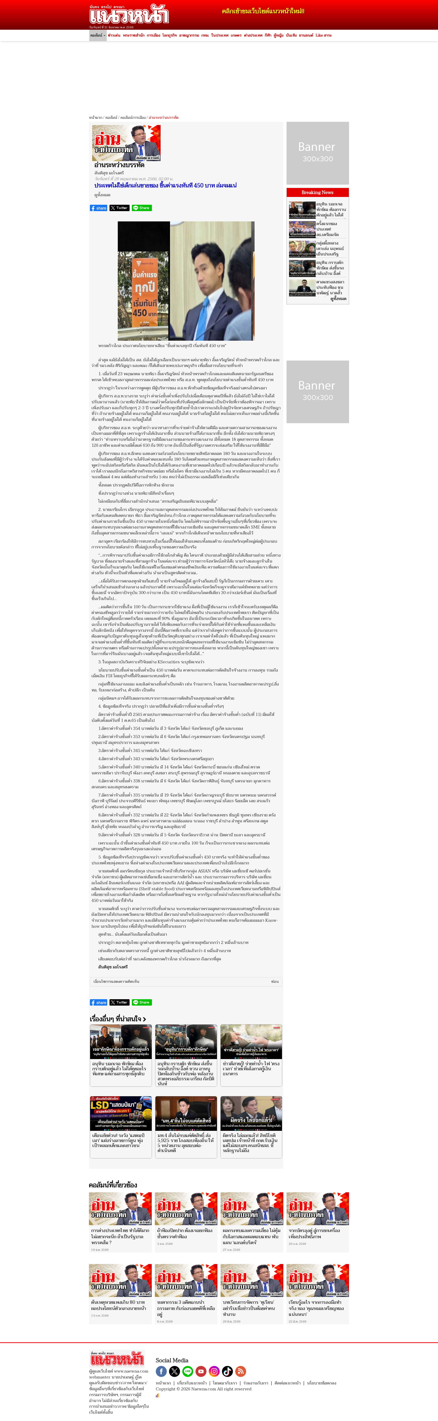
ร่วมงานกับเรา (255, 1383)
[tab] (186, 981)
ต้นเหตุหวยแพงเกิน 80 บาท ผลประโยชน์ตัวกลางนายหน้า (118, 1305)
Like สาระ (324, 35)
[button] (186, 982)
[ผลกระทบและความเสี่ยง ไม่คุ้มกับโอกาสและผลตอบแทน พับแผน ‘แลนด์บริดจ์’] (252, 1208)
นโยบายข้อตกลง (321, 1383)
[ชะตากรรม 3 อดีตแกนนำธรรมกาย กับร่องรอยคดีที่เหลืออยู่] (186, 1280)
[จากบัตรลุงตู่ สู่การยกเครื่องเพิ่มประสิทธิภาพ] (318, 1208)
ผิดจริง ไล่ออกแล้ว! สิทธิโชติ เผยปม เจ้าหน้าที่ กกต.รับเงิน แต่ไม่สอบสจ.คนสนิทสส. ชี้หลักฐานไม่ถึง (250, 1143)
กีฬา (268, 35)
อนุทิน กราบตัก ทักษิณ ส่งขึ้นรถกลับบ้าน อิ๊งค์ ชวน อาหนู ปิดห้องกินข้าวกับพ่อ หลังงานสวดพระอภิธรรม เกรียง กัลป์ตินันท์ (186, 1074)
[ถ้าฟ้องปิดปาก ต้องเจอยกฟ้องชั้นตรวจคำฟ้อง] (186, 1208)
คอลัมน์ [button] (96, 35)
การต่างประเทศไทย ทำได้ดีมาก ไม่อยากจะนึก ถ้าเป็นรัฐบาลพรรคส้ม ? (120, 1237)
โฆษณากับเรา (225, 1383)
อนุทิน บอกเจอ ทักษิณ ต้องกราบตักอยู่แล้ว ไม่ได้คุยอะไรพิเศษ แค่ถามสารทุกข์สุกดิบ (119, 1069)
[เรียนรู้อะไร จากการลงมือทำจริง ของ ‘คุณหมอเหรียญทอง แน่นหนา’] (318, 1280)
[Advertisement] (219, 77)
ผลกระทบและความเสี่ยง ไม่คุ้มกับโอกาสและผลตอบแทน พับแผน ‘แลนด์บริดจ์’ (251, 1237)
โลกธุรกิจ (170, 35)
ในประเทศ (219, 35)
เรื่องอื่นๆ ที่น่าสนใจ (116, 1019)
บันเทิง (291, 35)
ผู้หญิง (278, 35)
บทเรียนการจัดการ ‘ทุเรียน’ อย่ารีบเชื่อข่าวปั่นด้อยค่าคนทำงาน (249, 1308)
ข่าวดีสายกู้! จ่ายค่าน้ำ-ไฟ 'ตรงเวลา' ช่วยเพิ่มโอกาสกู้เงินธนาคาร (251, 1069)
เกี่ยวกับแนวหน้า (192, 1383)
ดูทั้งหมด (102, 195)
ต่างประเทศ (253, 35)
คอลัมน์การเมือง (133, 117)
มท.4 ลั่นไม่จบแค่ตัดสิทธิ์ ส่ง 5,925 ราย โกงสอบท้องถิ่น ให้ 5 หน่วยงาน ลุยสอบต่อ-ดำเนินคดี (186, 1143)
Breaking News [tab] (318, 193)
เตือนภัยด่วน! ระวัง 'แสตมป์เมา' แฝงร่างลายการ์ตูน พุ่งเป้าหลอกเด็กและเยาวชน (118, 1141)
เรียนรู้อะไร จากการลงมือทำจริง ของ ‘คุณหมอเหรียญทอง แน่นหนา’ (316, 1308)
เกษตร (236, 35)
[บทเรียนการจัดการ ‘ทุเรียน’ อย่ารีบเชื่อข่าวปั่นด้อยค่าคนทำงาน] (252, 1280)
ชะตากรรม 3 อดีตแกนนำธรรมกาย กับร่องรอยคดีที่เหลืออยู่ (186, 1308)
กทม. (205, 35)
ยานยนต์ (306, 35)
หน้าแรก (95, 117)
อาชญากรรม (189, 35)
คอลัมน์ (111, 117)
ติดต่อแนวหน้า (288, 1383)
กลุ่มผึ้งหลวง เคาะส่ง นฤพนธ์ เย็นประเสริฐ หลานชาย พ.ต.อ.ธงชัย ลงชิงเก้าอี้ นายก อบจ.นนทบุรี (316, 257)
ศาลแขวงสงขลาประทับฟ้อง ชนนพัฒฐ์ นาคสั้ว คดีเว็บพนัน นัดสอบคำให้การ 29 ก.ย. (316, 293)
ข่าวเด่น (114, 35)
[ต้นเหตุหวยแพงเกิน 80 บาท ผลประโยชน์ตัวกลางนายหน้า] (120, 1280)
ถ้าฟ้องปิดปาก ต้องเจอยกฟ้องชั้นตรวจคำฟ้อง (184, 1233)
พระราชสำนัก (133, 35)
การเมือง (153, 35)
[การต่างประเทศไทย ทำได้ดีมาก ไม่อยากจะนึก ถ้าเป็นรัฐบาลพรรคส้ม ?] (120, 1208)
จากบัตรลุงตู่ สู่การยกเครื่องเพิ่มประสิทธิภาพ (314, 1233)
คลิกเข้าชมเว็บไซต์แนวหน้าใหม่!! (263, 11)
